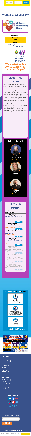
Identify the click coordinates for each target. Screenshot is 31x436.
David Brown (15, 190)
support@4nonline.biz (7, 381)
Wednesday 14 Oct (12, 238)
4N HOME (4, 359)
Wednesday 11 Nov (12, 254)
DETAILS (19, 221)
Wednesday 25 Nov (12, 263)
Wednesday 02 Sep (12, 214)
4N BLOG (4, 367)
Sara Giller (15, 156)
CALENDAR (5, 361)
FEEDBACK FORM (6, 383)
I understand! (25, 433)
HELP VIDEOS (5, 369)
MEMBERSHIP (5, 365)
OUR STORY (5, 370)
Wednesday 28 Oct (12, 246)
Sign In (26, 2)
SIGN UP (6, 423)
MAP (9, 361)
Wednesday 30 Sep (12, 230)
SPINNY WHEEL (6, 364)
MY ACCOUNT (5, 371)
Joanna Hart (15, 173)
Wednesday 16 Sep (12, 223)
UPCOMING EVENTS (7, 360)
